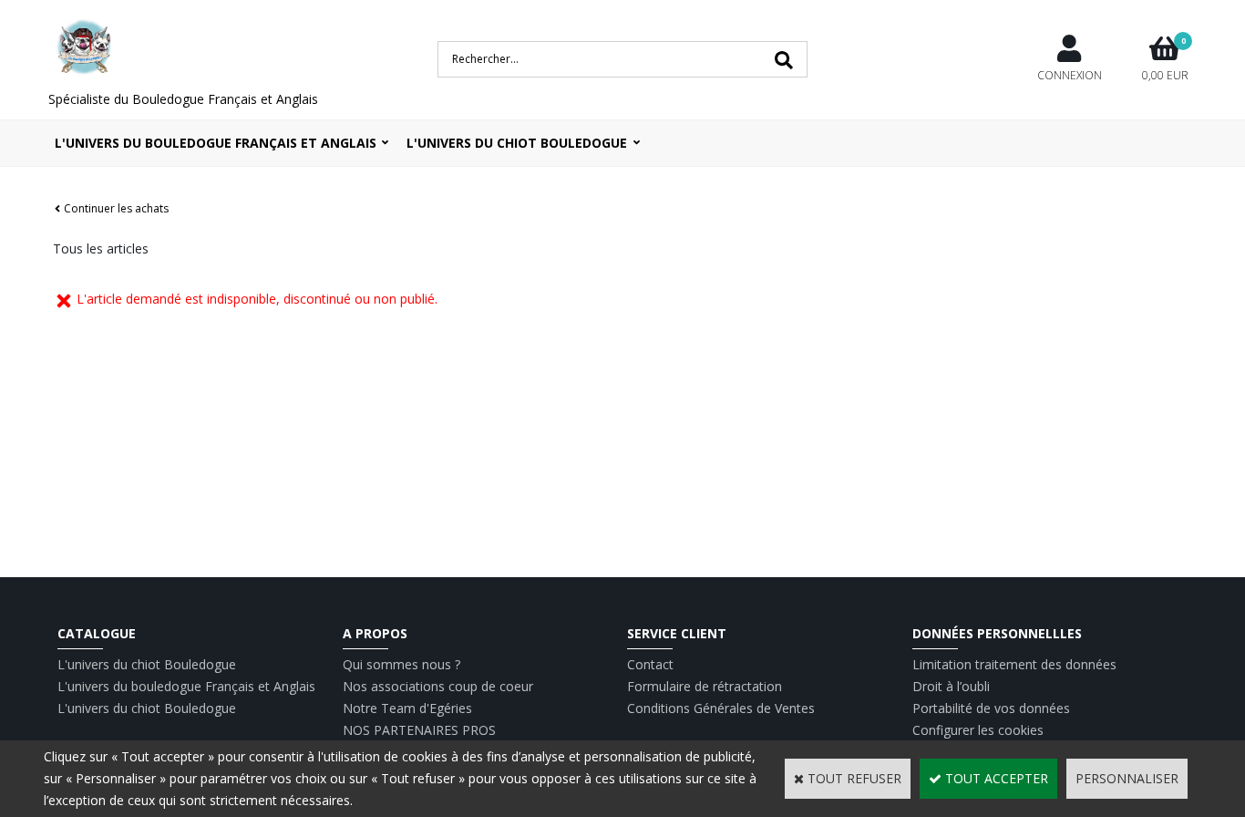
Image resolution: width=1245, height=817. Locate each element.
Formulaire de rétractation (704, 686)
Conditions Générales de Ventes (721, 708)
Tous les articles (101, 248)
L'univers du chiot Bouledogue (146, 664)
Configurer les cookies (978, 730)
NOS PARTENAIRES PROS (419, 730)
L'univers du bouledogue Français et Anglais (215, 142)
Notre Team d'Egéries (407, 708)
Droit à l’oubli (951, 686)
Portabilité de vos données (991, 708)
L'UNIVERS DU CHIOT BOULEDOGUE (516, 142)
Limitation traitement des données (1014, 664)
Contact (650, 664)
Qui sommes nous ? (401, 664)
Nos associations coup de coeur (438, 686)
